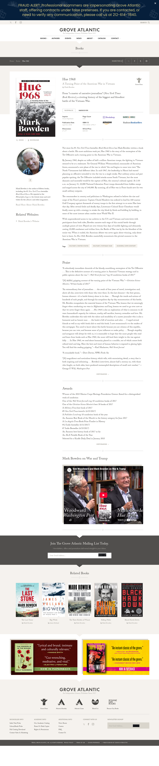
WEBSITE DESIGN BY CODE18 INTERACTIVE (115, 742)
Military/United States (78, 246)
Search (143, 22)
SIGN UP (102, 555)
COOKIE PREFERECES (94, 742)
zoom (21, 140)
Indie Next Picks (15, 723)
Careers (61, 726)
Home (12, 61)
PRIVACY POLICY (68, 742)
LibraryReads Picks (16, 726)
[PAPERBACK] (69, 110)
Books (18, 61)
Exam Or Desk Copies (41, 726)
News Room (63, 723)
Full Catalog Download (17, 729)
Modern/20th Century (126, 246)
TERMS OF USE (80, 742)
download (34, 140)
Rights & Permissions (41, 729)
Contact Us (62, 732)
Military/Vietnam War (102, 246)
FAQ (60, 729)
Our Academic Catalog (41, 723)
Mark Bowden (69, 87)
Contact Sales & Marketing (19, 732)
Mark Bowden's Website (28, 221)
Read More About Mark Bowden (30, 205)
